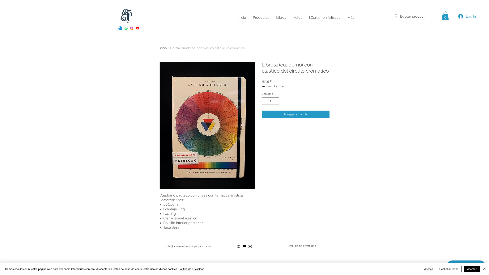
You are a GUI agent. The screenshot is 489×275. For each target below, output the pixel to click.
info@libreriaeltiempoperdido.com (188, 246)
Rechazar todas (448, 269)
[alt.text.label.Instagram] (132, 28)
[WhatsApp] (126, 28)
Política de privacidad (191, 269)
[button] (445, 15)
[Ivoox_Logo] (250, 246)
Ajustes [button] (428, 269)
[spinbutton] (270, 101)
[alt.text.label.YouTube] (137, 28)
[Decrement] (264, 101)
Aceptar (472, 269)
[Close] (484, 269)
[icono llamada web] (120, 28)
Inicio (163, 48)
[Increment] (276, 101)
